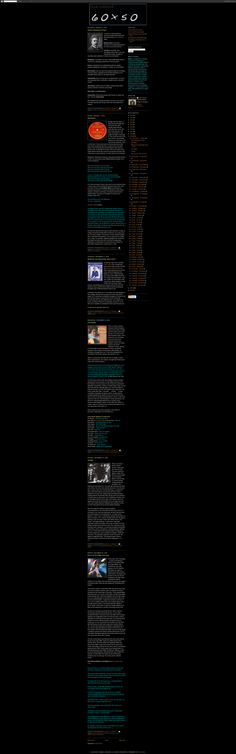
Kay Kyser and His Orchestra (113, 268)
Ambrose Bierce (116, 110)
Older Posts (122, 740)
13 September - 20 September (139, 198)
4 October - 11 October (137, 189)
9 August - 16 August (137, 213)
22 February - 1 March (137, 268)
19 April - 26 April (136, 250)
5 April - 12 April (135, 255)
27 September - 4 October (138, 191)
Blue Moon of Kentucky (109, 249)
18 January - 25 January (138, 280)
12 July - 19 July (136, 222)
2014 (131, 124)
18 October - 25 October (138, 184)
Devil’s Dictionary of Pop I (97, 30)
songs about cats (116, 452)
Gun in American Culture (101, 733)
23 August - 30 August (137, 208)
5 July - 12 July (135, 224)
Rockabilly (97, 250)
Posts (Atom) (98, 743)
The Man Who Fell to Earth (135, 30)
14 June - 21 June (136, 231)
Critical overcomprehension (102, 545)
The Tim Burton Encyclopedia (136, 32)
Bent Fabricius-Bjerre (100, 420)
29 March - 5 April (136, 257)
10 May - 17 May (136, 243)
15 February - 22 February (138, 271)
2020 (131, 117)
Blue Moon (92, 118)
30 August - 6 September (138, 206)
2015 (131, 122)
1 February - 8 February (137, 275)
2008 (131, 288)
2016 (131, 120)
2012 (131, 129)
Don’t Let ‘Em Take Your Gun (98, 555)
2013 (131, 127)
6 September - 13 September (139, 202)
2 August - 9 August (136, 215)
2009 (131, 136)
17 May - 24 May (136, 241)
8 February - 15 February (138, 273)
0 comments (114, 108)
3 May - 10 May (135, 245)
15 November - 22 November (139, 173)
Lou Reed (116, 545)
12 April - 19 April (136, 252)
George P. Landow (92, 205)
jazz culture (97, 452)
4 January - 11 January (137, 285)
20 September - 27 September (139, 193)
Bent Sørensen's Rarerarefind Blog (137, 37)
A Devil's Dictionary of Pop (101, 110)
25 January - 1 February (138, 278)
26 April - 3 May (135, 248)
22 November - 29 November (139, 169)
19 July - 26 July (136, 220)
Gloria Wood (107, 313)
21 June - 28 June (136, 229)
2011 (131, 131)
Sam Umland (143, 97)
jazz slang (105, 452)
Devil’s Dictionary (118, 37)
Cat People (92, 322)
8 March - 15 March (136, 264)
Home (106, 740)
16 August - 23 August (137, 210)
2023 (131, 115)
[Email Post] (119, 108)
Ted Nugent (100, 734)
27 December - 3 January (138, 138)
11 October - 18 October (138, 187)
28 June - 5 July (135, 227)
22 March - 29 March (137, 259)
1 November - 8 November (138, 180)
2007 (131, 290)
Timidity (90, 460)
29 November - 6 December (138, 167)
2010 (131, 134)
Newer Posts (91, 740)
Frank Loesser (108, 264)
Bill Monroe (97, 249)
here (106, 406)
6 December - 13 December (138, 164)
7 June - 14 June (136, 234)
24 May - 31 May (136, 238)
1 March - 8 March (136, 266)
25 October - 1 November (138, 182)
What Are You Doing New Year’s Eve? (102, 259)
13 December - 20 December (139, 160)
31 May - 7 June (135, 236)
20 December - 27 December (139, 156)
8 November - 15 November (138, 177)
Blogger (141, 752)
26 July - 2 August (136, 217)
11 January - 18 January (138, 282)
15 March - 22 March (137, 262)
